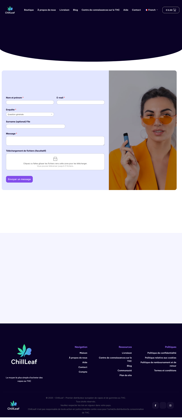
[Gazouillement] (163, 405)
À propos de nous (46, 10)
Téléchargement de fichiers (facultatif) (26, 151)
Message (11, 133)
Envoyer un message (19, 179)
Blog (75, 10)
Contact (136, 10)
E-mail (61, 97)
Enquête (11, 109)
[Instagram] (170, 405)
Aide (125, 10)
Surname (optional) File (18, 121)
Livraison (64, 10)
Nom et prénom (15, 97)
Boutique (29, 10)
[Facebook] (155, 405)
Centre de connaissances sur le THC (101, 10)
